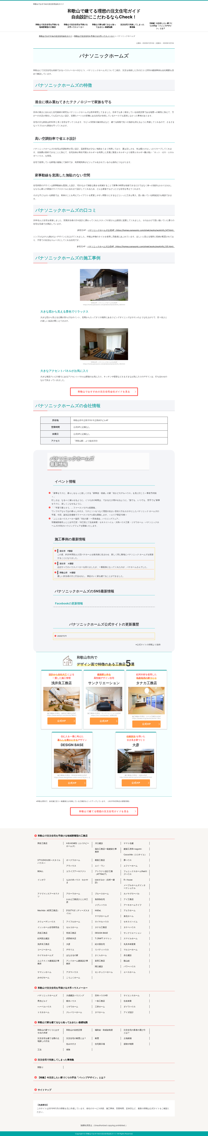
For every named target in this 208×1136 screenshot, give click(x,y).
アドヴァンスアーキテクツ (48, 895)
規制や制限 (129, 1044)
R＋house (128, 879)
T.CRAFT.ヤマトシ (103, 938)
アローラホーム (73, 893)
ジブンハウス (101, 905)
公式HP (61, 720)
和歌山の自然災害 (74, 1030)
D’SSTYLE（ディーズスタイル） (77, 911)
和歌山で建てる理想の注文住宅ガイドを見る (104, 811)
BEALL (40, 871)
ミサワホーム (72, 1006)
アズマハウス (72, 972)
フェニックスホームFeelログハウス (135, 872)
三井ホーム (100, 1006)
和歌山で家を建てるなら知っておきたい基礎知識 (63, 1022)
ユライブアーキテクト (76, 871)
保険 (68, 1049)
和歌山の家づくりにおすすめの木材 (48, 1031)
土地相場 (128, 1038)
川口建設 (99, 843)
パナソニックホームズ (47, 995)
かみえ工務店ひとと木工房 (77, 900)
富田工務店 (100, 961)
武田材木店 (71, 938)
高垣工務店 (42, 933)
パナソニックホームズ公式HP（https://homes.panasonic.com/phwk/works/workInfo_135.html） (131, 246)
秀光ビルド (42, 1001)
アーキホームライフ (132, 905)
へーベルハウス (44, 1006)
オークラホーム (73, 860)
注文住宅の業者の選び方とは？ (134, 1031)
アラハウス (71, 865)
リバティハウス (102, 949)
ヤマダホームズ (102, 916)
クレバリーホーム (74, 1012)
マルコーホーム (131, 949)
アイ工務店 (129, 899)
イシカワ (41, 879)
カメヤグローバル (132, 893)
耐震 (97, 1038)
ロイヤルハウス (102, 921)
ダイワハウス (130, 1006)
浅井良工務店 (43, 944)
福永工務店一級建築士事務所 (106, 850)
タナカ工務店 (101, 927)
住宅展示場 (100, 1044)
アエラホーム (130, 910)
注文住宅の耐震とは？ (76, 1038)
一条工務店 (100, 1001)
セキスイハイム (131, 921)
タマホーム (100, 1012)
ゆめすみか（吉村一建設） (105, 881)
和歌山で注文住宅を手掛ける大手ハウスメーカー (63, 987)
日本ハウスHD (101, 995)
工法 (39, 1049)
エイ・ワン (100, 865)
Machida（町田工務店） (48, 910)
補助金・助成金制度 (104, 1030)
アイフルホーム (73, 921)
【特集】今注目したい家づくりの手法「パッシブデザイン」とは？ (72, 1077)
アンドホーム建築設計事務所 (77, 962)
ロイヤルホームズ (45, 955)
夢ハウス (128, 860)
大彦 (68, 944)
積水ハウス (71, 1001)
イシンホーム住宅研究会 (48, 927)
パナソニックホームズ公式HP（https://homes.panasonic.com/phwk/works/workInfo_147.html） (131, 230)
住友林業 (128, 1001)
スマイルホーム (131, 938)
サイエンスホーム (132, 995)
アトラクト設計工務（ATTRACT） (104, 872)
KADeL (98, 910)
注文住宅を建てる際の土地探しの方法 (48, 1039)
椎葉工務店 (100, 860)
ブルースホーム (102, 893)
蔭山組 (127, 961)
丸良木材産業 (130, 944)
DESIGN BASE (101, 933)
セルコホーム (72, 927)
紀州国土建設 (43, 938)
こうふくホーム (73, 977)
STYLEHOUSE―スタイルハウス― (48, 861)
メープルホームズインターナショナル (134, 886)
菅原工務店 (71, 933)
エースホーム (130, 972)
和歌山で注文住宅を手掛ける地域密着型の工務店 (63, 835)
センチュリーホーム (104, 972)
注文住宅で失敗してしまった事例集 (56, 1059)
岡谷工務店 (42, 843)
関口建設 (99, 966)
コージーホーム (44, 949)
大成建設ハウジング (75, 995)
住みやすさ (71, 1044)
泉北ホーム (129, 916)
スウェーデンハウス (46, 921)
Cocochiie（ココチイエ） (135, 854)
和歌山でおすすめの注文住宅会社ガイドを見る (104, 391)
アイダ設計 (129, 1012)
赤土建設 (128, 955)
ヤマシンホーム (44, 972)
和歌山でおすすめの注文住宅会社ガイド (48, 4)
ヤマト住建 (129, 843)
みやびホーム (43, 977)
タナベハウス (130, 927)
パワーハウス (130, 966)
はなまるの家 (72, 955)
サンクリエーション (132, 933)
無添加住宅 (100, 899)
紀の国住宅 (100, 944)
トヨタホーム (43, 1012)
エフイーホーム (131, 865)
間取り (40, 1067)
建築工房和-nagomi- (133, 849)
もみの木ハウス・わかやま (77, 881)
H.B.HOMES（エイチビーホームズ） (77, 844)
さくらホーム (101, 955)
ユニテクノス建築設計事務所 (48, 962)
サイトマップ (44, 1089)
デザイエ (70, 949)
